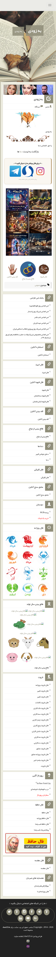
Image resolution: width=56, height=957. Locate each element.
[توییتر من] (9, 912)
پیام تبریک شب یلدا (41, 830)
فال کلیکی (45, 477)
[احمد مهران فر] (45, 90)
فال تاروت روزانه (42, 685)
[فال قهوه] (40, 223)
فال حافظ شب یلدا (42, 824)
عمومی (37, 285)
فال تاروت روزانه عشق (40, 754)
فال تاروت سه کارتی (41, 714)
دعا (21, 151)
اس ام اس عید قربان (41, 323)
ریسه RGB (44, 512)
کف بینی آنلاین (43, 419)
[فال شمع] (17, 223)
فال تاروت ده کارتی (41, 743)
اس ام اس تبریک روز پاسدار (38, 311)
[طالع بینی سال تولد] (28, 635)
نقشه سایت (18, 936)
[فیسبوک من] (32, 912)
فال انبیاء (45, 372)
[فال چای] (40, 245)
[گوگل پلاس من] (35, 918)
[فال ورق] (17, 245)
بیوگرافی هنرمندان (41, 886)
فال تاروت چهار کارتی (40, 720)
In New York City (44, 783)
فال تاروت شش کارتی (40, 731)
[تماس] (17, 912)
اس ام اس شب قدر (41, 317)
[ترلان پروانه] (28, 90)
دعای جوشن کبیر (42, 454)
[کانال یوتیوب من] (28, 918)
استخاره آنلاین (43, 355)
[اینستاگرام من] (24, 912)
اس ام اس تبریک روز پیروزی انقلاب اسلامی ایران (31, 329)
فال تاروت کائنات (42, 702)
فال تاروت (45, 766)
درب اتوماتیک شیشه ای (40, 789)
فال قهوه (45, 390)
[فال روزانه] (17, 200)
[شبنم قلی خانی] (11, 90)
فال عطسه (45, 868)
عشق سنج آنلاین (42, 495)
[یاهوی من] (47, 912)
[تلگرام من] (39, 912)
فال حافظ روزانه (43, 818)
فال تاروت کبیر (43, 691)
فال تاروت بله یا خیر (41, 760)
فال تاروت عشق (42, 748)
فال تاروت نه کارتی (41, 737)
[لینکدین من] (20, 918)
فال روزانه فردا (43, 891)
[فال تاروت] (40, 200)
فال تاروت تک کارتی (41, 708)
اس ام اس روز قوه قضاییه (39, 306)
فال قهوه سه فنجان (41, 396)
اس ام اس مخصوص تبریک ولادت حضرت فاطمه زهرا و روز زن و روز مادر (28, 335)
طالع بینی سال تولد (41, 667)
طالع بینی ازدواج (42, 436)
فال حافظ (45, 812)
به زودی (34, 30)
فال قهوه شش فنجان (41, 401)
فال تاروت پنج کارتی (41, 725)
